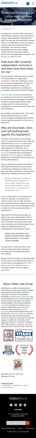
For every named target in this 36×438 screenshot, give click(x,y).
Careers (20, 428)
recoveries (5, 305)
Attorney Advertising (8, 428)
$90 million (10, 155)
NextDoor (17, 385)
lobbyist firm (18, 143)
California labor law (8, 95)
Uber (5, 57)
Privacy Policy (30, 428)
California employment (18, 313)
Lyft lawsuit (11, 265)
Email (26, 385)
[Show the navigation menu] (33, 3)
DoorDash (17, 57)
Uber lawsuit (24, 265)
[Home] (9, 3)
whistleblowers (15, 297)
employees (25, 297)
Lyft (8, 57)
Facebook (6, 385)
